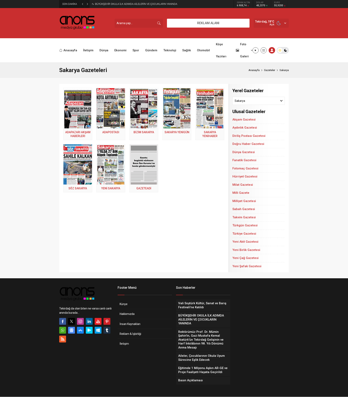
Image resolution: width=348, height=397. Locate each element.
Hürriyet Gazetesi (244, 176)
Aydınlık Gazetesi (244, 127)
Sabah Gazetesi (243, 209)
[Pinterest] (107, 321)
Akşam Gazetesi (244, 119)
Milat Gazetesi (242, 185)
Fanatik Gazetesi (244, 160)
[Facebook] (62, 321)
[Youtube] (98, 321)
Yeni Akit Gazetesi (245, 241)
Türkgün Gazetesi (245, 225)
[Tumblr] (107, 330)
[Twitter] (71, 321)
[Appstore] (80, 330)
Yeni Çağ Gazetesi (245, 258)
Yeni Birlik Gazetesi (246, 250)
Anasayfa (254, 70)
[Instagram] (80, 321)
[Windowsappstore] (98, 330)
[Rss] (62, 339)
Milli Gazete (240, 193)
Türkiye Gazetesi (244, 233)
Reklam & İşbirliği (130, 333)
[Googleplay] (89, 330)
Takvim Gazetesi (244, 217)
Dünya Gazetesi (243, 152)
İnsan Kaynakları (130, 324)
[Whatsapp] (62, 330)
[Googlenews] (71, 330)
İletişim (124, 343)
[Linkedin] (89, 321)
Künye (123, 304)
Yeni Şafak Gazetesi (246, 266)
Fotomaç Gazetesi (245, 168)
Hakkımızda (127, 314)
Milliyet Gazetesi (244, 201)
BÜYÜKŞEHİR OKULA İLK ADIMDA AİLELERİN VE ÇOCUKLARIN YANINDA (136, 3)
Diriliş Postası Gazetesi (248, 136)
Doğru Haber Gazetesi (248, 144)
